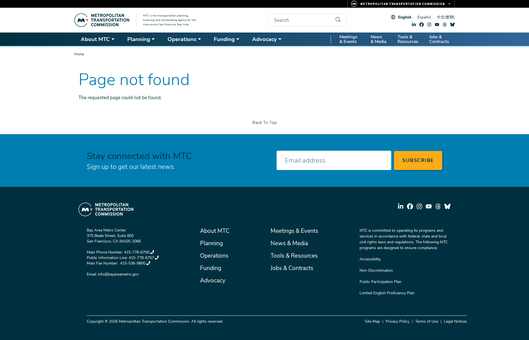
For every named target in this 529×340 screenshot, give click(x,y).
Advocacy (264, 39)
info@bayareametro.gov (118, 274)
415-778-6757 (141, 257)
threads (444, 24)
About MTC (95, 39)
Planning (138, 39)
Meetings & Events (348, 39)
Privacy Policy (397, 321)
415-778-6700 (136, 252)
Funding (224, 39)
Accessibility (370, 259)
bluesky (452, 24)
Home (79, 54)
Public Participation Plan (380, 281)
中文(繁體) (446, 17)
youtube (437, 24)
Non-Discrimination (376, 270)
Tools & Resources (408, 39)
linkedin (414, 24)
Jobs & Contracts (439, 39)
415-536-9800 (132, 263)
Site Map (372, 321)
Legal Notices (455, 321)
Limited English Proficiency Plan (387, 293)
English (404, 17)
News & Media (379, 39)
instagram (429, 24)
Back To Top (264, 123)
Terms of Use (426, 321)
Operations (182, 39)
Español (424, 17)
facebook (421, 24)
